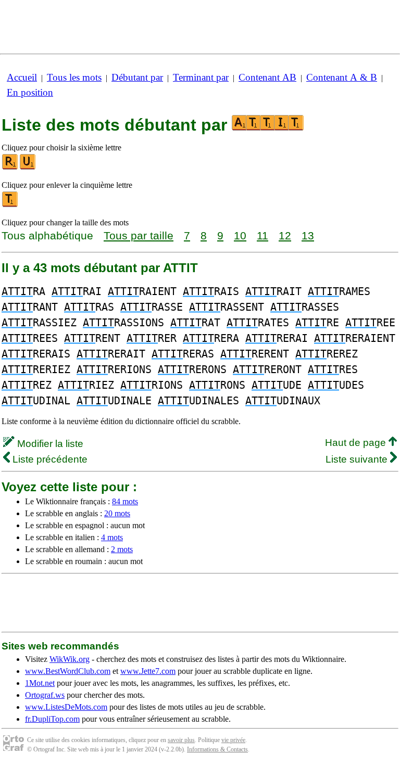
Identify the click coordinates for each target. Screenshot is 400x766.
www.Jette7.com (148, 671)
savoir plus (181, 740)
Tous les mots (74, 77)
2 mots (122, 549)
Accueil (22, 77)
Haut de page (357, 442)
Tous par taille (138, 235)
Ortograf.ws (45, 695)
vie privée (233, 740)
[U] (28, 167)
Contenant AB (267, 77)
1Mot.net (40, 683)
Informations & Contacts (217, 749)
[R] (10, 167)
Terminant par (201, 77)
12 (285, 235)
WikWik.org (69, 659)
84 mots (125, 501)
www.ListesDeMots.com (66, 707)
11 (262, 235)
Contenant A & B (341, 77)
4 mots (112, 537)
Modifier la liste (49, 443)
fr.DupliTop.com (52, 718)
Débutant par (137, 77)
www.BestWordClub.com (67, 671)
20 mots (117, 513)
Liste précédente (49, 459)
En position (30, 92)
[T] (10, 204)
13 (308, 235)
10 (240, 235)
